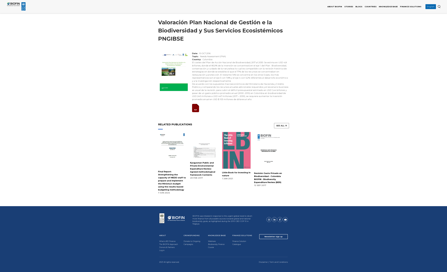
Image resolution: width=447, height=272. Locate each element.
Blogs (359, 6)
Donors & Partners (167, 247)
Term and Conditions (278, 262)
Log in (161, 250)
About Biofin (334, 6)
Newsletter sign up (273, 237)
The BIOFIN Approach (168, 244)
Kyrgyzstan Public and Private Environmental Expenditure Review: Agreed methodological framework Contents (202, 169)
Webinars (212, 241)
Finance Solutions (410, 6)
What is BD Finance (167, 241)
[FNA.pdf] (240, 108)
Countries (371, 6)
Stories (348, 6)
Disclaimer (263, 262)
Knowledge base (388, 6)
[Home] (16, 6)
